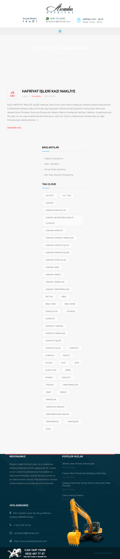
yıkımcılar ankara (55, 407)
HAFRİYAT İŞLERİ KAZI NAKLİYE (48, 91)
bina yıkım (51, 304)
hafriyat (50, 319)
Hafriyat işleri (53, 341)
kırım (67, 370)
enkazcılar (52, 311)
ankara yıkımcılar (55, 282)
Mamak (49, 377)
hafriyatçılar (53, 348)
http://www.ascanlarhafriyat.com (30, 541)
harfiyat (74, 348)
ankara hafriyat (54, 230)
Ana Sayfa (36, 96)
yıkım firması (52, 421)
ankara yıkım (52, 267)
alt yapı (67, 195)
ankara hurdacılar (56, 260)
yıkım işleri (72, 421)
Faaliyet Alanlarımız (53, 158)
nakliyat (66, 377)
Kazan (49, 363)
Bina (64, 297)
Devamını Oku (14, 128)
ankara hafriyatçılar (57, 245)
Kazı (63, 363)
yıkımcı (63, 392)
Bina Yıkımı (70, 304)
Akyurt (50, 195)
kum (77, 363)
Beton (49, 297)
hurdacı (50, 355)
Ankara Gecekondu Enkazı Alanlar (59, 220)
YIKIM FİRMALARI (70, 385)
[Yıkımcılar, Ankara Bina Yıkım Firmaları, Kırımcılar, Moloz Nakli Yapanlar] (60, 8)
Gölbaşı (71, 311)
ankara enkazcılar (56, 210)
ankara (50, 203)
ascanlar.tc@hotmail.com (26, 533)
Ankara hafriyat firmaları (59, 238)
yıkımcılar (51, 399)
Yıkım (48, 392)
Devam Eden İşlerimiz (55, 169)
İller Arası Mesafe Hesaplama (58, 175)
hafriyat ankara (54, 326)
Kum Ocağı (51, 370)
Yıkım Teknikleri (51, 164)
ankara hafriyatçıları (57, 252)
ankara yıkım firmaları (57, 289)
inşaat (66, 355)
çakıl (48, 429)
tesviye (50, 385)
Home (61, 60)
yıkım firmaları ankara (57, 414)
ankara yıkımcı (53, 274)
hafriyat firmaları (55, 333)
